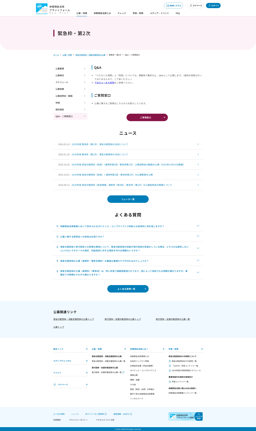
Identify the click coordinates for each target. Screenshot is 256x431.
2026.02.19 (93, 144)
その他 (133, 384)
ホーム (56, 54)
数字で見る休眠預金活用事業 (142, 393)
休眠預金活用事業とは (139, 356)
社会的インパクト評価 (139, 361)
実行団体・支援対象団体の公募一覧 (173, 319)
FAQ (178, 13)
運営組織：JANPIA (121, 414)
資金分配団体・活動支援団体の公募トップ (73, 319)
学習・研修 (138, 13)
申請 (57, 102)
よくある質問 (59, 414)
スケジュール (61, 82)
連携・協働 (134, 379)
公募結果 (59, 88)
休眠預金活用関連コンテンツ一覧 (183, 393)
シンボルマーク (136, 398)
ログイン (215, 5)
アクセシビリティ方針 (105, 419)
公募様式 (59, 75)
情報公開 (134, 375)
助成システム (175, 5)
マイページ (197, 5)
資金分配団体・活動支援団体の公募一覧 (108, 361)
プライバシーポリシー (78, 419)
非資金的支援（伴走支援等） (142, 365)
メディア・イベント (159, 13)
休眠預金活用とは (102, 13)
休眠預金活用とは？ (139, 349)
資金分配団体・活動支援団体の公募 (90, 54)
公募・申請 (81, 13)
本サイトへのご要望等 (94, 414)
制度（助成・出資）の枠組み (142, 389)
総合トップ (58, 349)
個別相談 (59, 109)
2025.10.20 (121, 164)
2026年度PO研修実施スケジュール (186, 370)
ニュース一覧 (128, 199)
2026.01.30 (93, 154)
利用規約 (57, 419)
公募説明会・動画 (64, 95)
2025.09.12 (115, 184)
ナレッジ (121, 13)
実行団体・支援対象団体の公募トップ (123, 319)
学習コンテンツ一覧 (180, 381)
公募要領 (59, 68)
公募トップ (58, 327)
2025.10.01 (105, 174)
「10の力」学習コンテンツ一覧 (185, 365)
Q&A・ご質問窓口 (64, 116)
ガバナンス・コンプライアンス (143, 370)
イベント (57, 372)
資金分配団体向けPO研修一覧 (184, 361)
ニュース (75, 414)
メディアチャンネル (62, 360)
